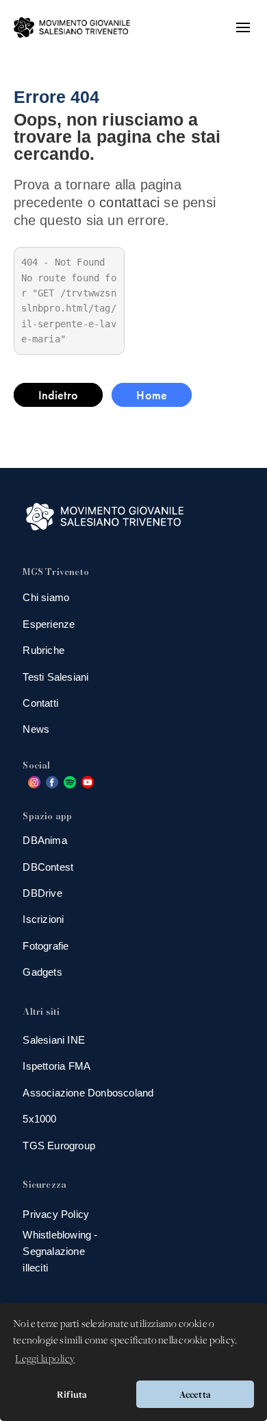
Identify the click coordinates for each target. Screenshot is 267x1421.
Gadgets (42, 972)
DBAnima (44, 840)
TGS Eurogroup (59, 1145)
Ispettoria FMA (56, 1066)
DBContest (48, 867)
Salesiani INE (54, 1040)
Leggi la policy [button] (45, 1359)
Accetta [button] (195, 1394)
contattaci (129, 202)
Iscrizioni (43, 919)
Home (151, 395)
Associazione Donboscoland (88, 1093)
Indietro (58, 395)
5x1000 (39, 1119)
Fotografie (45, 946)
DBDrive (42, 893)
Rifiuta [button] (72, 1394)
